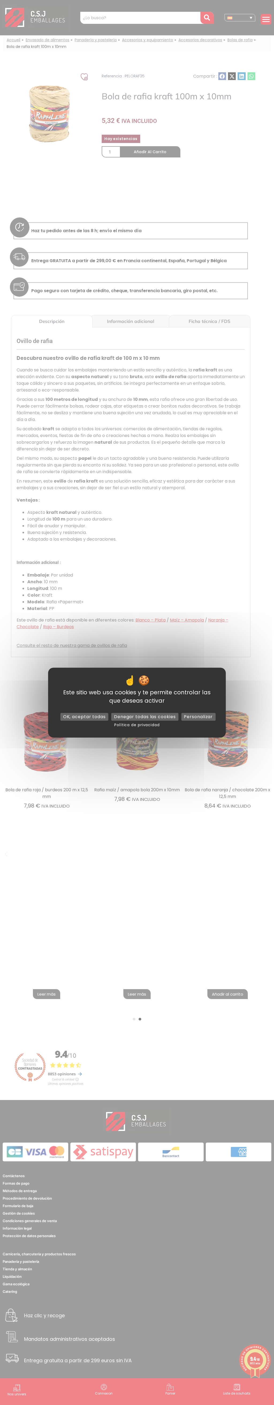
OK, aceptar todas (84, 717)
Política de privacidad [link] (137, 725)
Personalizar (198, 717)
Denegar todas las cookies (145, 717)
